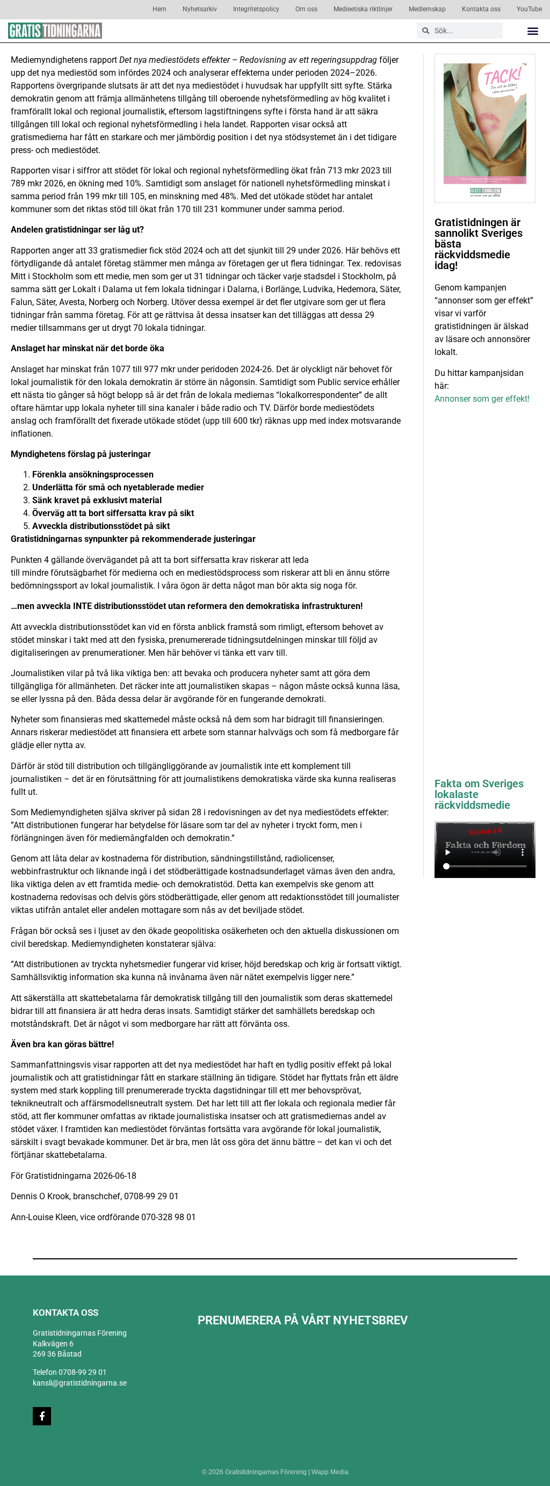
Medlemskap (427, 9)
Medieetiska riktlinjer (363, 9)
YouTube (529, 9)
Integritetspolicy (256, 9)
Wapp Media (330, 1472)
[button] (533, 31)
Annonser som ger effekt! (482, 399)
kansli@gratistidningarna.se (80, 1383)
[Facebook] (42, 1416)
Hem (160, 9)
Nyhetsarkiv (200, 9)
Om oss (306, 9)
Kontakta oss (481, 9)
